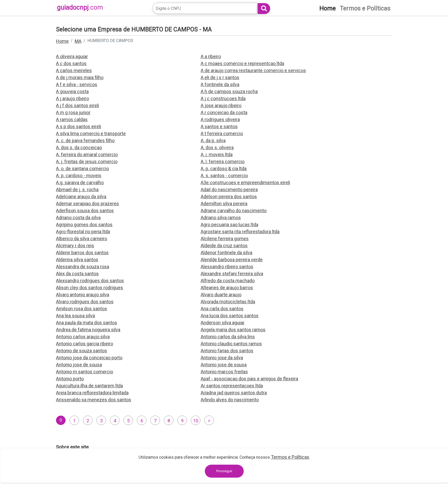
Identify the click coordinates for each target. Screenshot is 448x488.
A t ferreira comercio (222, 133)
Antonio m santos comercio (84, 371)
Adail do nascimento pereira (229, 189)
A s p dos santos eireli (78, 126)
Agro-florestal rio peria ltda (83, 231)
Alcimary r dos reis (75, 245)
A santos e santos (219, 126)
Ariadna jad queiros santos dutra (234, 392)
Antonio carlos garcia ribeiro (84, 343)
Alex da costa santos (77, 273)
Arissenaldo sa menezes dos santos (93, 399)
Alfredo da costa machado (228, 280)
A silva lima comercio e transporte (91, 133)
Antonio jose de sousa (79, 364)
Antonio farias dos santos (227, 350)
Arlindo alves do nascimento (230, 399)
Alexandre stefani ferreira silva (232, 273)
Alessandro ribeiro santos (227, 266)
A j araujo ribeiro (72, 98)
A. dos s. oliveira (217, 147)
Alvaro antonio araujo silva (82, 294)
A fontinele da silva (220, 84)
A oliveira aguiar (72, 56)
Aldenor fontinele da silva (226, 252)
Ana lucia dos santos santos (229, 315)
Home (62, 41)
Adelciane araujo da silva (81, 196)
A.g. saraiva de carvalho (80, 182)
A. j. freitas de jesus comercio (86, 161)
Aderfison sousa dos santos (85, 210)
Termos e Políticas (290, 457)
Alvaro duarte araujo (221, 294)
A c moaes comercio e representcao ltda (242, 63)
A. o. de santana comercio (82, 168)
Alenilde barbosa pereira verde (232, 259)
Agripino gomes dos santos (84, 224)
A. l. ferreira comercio (222, 161)
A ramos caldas (72, 119)
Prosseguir (224, 471)
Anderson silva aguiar (222, 322)
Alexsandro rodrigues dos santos (90, 280)
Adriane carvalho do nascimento (234, 210)
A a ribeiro (211, 56)
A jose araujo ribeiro (221, 105)
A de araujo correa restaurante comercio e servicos (253, 70)
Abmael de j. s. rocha (77, 189)
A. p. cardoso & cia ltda (224, 168)
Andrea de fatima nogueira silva (88, 329)
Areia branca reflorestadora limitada (92, 392)
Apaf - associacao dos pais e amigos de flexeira (249, 378)
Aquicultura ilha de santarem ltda (89, 385)
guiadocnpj (80, 7)
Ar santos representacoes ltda (232, 385)
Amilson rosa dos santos (81, 308)
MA (78, 41)
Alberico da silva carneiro (81, 238)
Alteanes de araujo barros (227, 287)
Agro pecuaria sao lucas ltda (229, 224)
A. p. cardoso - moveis (78, 175)
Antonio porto (70, 378)
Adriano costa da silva (78, 217)
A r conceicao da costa (224, 112)
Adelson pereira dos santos (229, 196)
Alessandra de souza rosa (82, 266)
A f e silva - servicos (76, 84)
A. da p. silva (213, 140)
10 (195, 420)
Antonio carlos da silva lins (228, 336)
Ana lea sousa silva (75, 315)
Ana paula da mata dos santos (86, 322)
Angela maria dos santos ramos (233, 329)
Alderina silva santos (77, 259)
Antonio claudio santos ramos (231, 343)
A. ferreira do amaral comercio (87, 154)
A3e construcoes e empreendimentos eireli (245, 182)
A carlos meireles (74, 70)
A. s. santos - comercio (224, 175)
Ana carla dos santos (222, 308)
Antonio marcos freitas (224, 371)
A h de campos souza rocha (229, 91)
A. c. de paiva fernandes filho (85, 140)
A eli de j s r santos (220, 77)
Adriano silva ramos (221, 217)
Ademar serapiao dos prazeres (87, 203)
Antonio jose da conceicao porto (89, 357)
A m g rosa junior (73, 112)
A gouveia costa (72, 91)
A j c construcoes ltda (223, 98)
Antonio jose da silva (222, 357)
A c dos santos (71, 63)
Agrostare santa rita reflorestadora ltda (240, 231)
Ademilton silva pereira (224, 203)
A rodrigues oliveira (220, 119)
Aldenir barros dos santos (82, 252)
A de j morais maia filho (79, 77)
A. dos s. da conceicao (79, 147)
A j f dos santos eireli (77, 105)
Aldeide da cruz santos (224, 245)
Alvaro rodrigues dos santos (85, 301)
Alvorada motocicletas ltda (228, 301)
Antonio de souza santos (81, 350)
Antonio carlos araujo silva (83, 336)
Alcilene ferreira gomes (225, 238)
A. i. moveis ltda (217, 154)
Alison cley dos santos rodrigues (89, 287)
